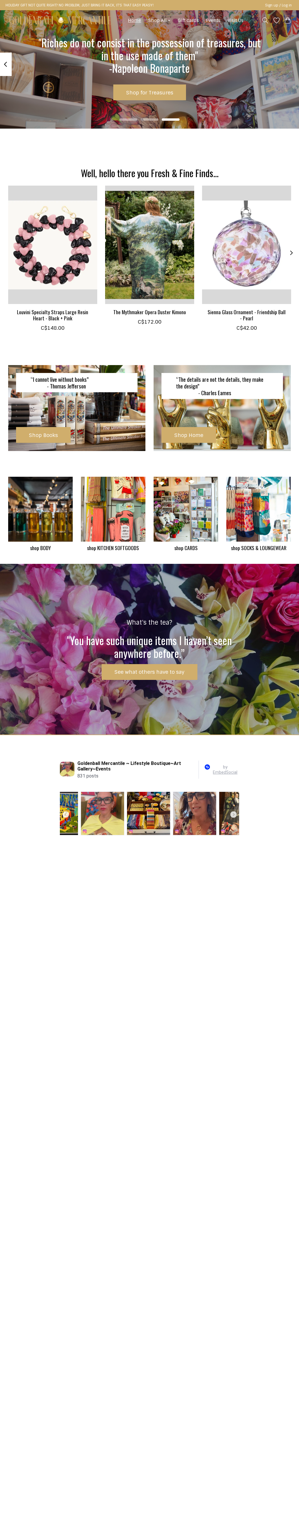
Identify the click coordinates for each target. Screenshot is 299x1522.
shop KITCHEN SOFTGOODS (113, 548)
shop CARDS (186, 548)
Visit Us (235, 20)
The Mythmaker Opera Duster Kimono (149, 312)
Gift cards (188, 20)
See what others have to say (149, 671)
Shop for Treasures (149, 92)
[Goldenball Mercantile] (60, 20)
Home (134, 20)
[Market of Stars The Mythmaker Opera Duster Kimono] (149, 245)
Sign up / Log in (278, 5)
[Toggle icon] (265, 20)
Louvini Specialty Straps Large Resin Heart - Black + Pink (52, 315)
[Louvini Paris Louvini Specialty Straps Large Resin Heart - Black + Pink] (52, 245)
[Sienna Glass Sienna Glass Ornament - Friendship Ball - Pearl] (246, 245)
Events (213, 20)
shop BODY (40, 548)
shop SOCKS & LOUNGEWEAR (258, 548)
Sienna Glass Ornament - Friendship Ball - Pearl (247, 315)
